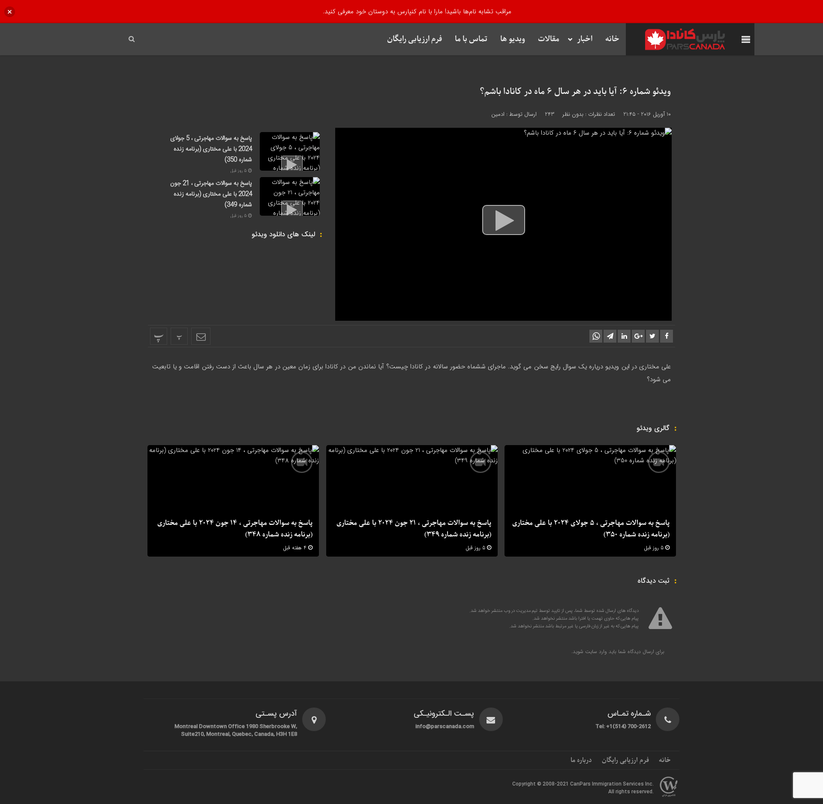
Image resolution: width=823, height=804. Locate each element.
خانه (612, 39)
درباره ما (581, 760)
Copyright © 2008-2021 (541, 784)
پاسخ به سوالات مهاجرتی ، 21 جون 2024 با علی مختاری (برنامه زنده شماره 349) (211, 194)
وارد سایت (595, 651)
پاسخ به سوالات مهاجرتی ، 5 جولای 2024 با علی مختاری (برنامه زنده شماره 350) (211, 149)
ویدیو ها (512, 39)
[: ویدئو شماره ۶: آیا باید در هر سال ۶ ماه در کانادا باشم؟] (200, 336)
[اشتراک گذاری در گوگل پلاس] (638, 336)
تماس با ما (471, 39)
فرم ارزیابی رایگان (414, 39)
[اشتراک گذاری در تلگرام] (610, 336)
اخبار (584, 39)
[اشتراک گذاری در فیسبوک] (666, 336)
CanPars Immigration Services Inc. (612, 784)
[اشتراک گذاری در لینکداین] (624, 336)
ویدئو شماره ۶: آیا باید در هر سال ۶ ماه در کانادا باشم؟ (575, 91)
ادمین (498, 114)
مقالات (548, 39)
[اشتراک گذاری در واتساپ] (595, 336)
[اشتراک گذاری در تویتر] (652, 336)
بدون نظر (572, 114)
